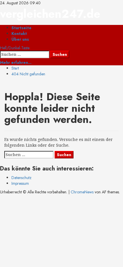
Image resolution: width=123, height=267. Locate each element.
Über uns (20, 39)
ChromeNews (82, 192)
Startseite (21, 28)
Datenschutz (21, 177)
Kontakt (19, 33)
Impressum (20, 183)
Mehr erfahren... (15, 62)
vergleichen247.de (50, 13)
